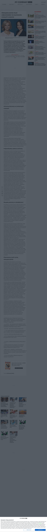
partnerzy (40, 523)
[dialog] (23, 524)
